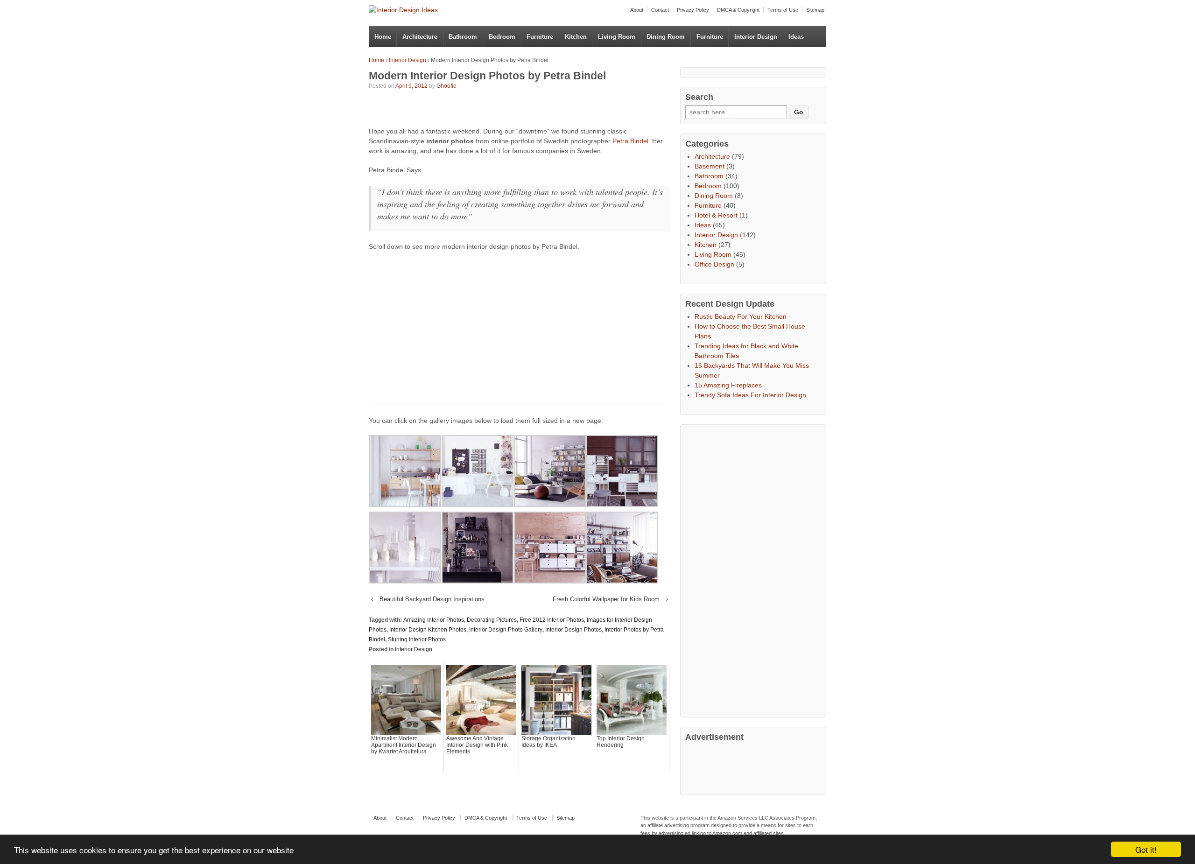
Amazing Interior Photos (433, 620)
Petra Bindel (630, 141)
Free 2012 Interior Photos (552, 620)
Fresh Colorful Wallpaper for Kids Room (606, 599)
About (636, 10)
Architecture (419, 36)
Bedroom (502, 36)
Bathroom (463, 36)
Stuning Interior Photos (417, 639)
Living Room (616, 36)
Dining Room (666, 36)
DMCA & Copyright (738, 10)
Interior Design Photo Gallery (505, 629)
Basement (709, 166)
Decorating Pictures (492, 620)
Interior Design (755, 36)
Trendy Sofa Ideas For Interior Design (750, 395)
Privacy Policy (693, 10)
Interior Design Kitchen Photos (427, 629)
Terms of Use (782, 10)
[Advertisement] (478, 110)
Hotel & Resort (716, 215)
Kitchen (576, 36)
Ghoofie (446, 86)
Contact (660, 10)
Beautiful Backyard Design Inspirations (432, 599)
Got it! (1146, 849)
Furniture (540, 36)
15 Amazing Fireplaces (728, 385)
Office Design (714, 264)
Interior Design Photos (573, 629)
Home (382, 36)
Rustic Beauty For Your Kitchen (741, 316)
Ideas (796, 36)
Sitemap (815, 10)
